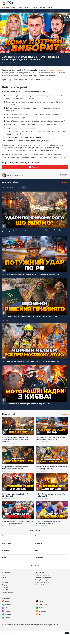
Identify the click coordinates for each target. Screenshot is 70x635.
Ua (62, 3)
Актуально (5, 536)
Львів (4, 558)
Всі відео (65, 182)
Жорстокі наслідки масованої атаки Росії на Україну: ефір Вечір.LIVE (32, 361)
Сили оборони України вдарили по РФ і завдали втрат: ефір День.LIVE (33, 274)
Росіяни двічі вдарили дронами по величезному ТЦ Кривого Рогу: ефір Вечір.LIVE (15, 439)
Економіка (28, 7)
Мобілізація (39, 558)
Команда (5, 587)
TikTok (41, 601)
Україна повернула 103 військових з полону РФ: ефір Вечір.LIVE (49, 522)
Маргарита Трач (12, 175)
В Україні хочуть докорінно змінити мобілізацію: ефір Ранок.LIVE (31, 317)
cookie (13, 633)
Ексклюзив (6, 550)
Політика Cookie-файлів (42, 585)
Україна (6, 7)
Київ (36, 550)
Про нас (4, 575)
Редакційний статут (41, 580)
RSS (40, 614)
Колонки (42, 7)
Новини (13, 7)
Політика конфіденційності (43, 577)
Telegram (8, 604)
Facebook (8, 614)
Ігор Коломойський (53, 70)
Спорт (35, 7)
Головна (4, 11)
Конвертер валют (7, 592)
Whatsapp (8, 617)
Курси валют (6, 590)
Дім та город (6, 543)
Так (67, 633)
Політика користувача (42, 575)
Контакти (5, 580)
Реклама (5, 582)
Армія (20, 7)
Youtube (7, 601)
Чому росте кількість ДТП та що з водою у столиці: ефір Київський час (17, 522)
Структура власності (8, 585)
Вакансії (4, 577)
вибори (46, 145)
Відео (51, 7)
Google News (43, 604)
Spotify (41, 608)
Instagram (8, 611)
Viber (6, 608)
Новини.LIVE (46, 79)
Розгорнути (35, 565)
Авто (36, 536)
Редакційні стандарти (42, 582)
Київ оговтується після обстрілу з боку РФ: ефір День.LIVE (28, 404)
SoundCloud (42, 611)
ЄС (65, 157)
